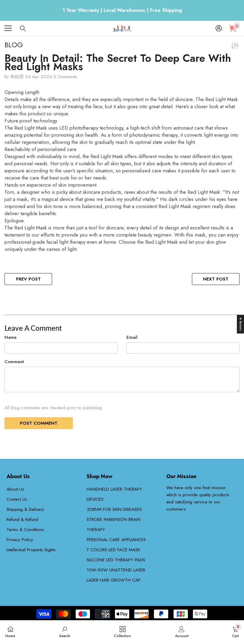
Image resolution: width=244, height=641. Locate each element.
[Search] (22, 28)
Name (10, 337)
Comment (14, 361)
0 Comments (65, 76)
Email (131, 337)
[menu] (8, 28)
